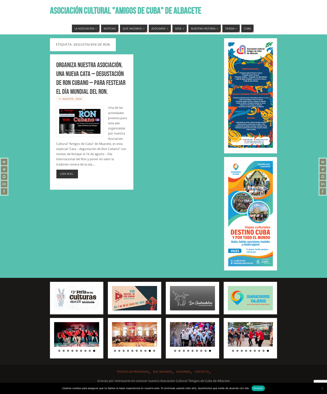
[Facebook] (4, 191)
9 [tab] (94, 351)
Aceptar (258, 388)
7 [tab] (85, 351)
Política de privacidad (133, 371)
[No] (322, 388)
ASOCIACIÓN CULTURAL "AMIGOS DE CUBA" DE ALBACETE (125, 11)
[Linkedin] (4, 184)
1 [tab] (59, 351)
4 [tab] (72, 351)
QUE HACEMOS (162, 371)
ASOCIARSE (183, 371)
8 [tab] (90, 351)
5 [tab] (77, 351)
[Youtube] (4, 162)
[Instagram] (4, 176)
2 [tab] (64, 351)
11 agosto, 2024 (70, 99)
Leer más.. (67, 174)
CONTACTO (202, 371)
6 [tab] (81, 351)
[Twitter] (4, 169)
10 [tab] (154, 351)
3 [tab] (68, 351)
